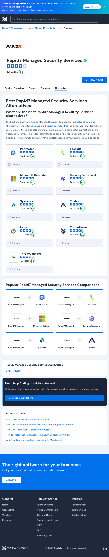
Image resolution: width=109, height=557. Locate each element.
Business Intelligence (48, 520)
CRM (39, 525)
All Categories (44, 535)
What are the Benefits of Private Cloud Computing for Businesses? (40, 424)
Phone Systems (45, 504)
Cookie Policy (79, 514)
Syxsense (26, 201)
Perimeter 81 (78, 121)
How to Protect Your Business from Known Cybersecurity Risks (38, 434)
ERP (39, 530)
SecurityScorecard (55, 125)
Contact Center (45, 514)
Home (5, 504)
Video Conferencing (47, 509)
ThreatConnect (30, 253)
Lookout (90, 121)
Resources (7, 520)
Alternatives (61, 88)
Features (45, 88)
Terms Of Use (79, 509)
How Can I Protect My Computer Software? (28, 429)
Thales (74, 201)
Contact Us (8, 509)
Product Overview (14, 88)
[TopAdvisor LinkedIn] (105, 548)
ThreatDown (78, 227)
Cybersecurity (13, 370)
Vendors (6, 514)
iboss (24, 227)
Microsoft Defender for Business (23, 125)
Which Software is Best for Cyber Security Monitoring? (34, 439)
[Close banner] (104, 6)
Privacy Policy (79, 504)
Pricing (32, 88)
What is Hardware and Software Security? (27, 419)
